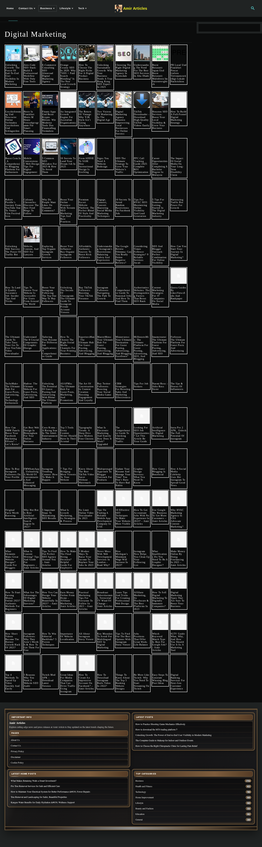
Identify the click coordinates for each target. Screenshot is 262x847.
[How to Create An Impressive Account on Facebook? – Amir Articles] (87, 663)
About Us (15, 739)
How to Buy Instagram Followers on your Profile (13, 473)
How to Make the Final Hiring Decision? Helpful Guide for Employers (68, 559)
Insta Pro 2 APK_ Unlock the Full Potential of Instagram (178, 433)
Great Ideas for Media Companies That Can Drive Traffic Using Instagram (67, 683)
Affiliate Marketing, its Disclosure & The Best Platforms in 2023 (141, 600)
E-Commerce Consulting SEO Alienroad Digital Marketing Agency (49, 73)
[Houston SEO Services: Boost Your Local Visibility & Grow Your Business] (160, 100)
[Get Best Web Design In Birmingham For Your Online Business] (32, 416)
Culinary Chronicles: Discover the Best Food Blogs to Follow (31, 206)
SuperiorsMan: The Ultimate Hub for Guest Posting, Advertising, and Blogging (87, 345)
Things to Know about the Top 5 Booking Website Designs (123, 682)
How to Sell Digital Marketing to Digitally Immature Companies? (159, 599)
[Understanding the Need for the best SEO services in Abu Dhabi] (142, 53)
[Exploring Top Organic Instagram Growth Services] (50, 234)
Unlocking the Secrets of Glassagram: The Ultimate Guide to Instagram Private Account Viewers (67, 300)
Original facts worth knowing (12, 513)
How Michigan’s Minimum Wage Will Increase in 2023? (122, 558)
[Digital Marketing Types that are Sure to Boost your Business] (179, 581)
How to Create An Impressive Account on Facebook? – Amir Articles (86, 682)
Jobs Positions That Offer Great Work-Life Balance (141, 639)
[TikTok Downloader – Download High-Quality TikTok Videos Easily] (142, 100)
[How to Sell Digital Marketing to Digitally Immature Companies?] (160, 581)
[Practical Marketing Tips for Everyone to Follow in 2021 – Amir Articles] (87, 581)
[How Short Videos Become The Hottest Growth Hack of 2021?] (13, 622)
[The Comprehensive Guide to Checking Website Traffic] (124, 416)
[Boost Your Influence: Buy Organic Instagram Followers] (68, 234)
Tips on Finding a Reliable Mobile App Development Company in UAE (104, 518)
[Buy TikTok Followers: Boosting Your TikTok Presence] (87, 276)
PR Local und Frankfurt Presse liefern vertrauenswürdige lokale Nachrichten (178, 73)
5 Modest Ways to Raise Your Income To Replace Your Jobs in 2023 (86, 558)
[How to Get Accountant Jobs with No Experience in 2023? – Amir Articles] (142, 498)
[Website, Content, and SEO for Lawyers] (32, 234)
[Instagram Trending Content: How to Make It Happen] (50, 457)
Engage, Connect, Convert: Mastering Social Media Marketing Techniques (104, 207)
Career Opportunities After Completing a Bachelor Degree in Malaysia (160, 166)
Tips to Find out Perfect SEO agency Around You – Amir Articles (49, 558)
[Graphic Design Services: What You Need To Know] (142, 457)
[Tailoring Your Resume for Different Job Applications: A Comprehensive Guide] (50, 325)
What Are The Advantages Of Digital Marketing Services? (31, 598)
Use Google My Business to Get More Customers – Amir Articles (160, 515)
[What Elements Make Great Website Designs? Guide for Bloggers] (13, 540)
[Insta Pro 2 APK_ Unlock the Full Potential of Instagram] (179, 416)
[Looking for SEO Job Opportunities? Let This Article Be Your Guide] (142, 416)
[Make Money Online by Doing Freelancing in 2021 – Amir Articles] (179, 540)
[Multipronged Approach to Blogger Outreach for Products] (105, 457)
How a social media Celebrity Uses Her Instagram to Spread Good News (178, 477)
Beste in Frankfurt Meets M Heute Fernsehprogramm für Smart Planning (31, 121)
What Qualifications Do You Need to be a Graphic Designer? (160, 558)
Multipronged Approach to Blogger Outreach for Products (104, 474)
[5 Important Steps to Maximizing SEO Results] (50, 498)
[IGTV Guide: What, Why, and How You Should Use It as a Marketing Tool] (179, 622)
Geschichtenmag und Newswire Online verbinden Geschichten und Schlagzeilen (13, 121)
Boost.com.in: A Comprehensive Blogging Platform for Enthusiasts (13, 165)
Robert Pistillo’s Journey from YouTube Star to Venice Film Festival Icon (13, 207)
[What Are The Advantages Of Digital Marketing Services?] (32, 581)
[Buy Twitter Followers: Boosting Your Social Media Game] (105, 372)
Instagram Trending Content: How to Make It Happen (50, 474)
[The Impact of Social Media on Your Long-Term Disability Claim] (179, 147)
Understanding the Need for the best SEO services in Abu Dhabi (141, 70)
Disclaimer (16, 756)
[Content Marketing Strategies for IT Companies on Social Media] (160, 276)
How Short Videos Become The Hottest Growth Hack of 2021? (12, 640)
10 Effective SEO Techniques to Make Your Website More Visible (123, 517)
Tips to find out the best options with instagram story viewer (123, 639)
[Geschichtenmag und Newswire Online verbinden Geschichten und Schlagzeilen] (13, 100)
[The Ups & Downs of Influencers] (179, 372)
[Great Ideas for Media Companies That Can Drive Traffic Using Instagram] (68, 663)
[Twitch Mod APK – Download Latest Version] (50, 663)
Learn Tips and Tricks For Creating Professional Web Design (123, 598)
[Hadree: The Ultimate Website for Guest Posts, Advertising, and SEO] (32, 372)
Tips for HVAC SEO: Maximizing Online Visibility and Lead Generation (141, 207)
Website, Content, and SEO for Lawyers (31, 250)
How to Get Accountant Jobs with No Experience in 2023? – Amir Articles (141, 517)
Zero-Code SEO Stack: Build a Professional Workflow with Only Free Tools (31, 73)
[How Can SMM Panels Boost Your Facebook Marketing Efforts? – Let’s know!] (13, 416)
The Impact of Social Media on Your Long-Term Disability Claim (177, 166)
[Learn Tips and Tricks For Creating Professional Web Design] (124, 581)
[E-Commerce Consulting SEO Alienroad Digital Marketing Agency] (50, 53)
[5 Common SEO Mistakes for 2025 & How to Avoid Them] (50, 147)
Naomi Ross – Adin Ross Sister (160, 386)
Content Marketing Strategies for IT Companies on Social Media (158, 295)
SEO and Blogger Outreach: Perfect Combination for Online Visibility (159, 254)
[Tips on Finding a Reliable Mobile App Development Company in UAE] (105, 498)
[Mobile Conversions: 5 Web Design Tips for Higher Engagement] (32, 147)
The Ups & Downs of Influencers (177, 386)
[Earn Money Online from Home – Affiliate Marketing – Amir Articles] (68, 581)
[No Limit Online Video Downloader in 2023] (87, 498)
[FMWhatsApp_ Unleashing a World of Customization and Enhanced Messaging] (32, 457)
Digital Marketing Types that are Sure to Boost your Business (177, 599)
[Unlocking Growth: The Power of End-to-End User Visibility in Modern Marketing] (13, 53)
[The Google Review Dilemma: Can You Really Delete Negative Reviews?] (124, 234)
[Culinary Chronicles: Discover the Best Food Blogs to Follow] (32, 188)
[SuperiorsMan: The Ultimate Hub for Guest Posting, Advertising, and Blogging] (87, 325)
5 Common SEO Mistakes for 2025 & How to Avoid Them (49, 165)
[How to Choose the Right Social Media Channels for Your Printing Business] (68, 325)
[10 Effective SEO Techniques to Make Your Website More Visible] (124, 498)
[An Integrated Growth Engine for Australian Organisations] (68, 100)
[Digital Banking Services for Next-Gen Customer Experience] (179, 663)
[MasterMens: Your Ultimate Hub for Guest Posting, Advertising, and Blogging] (105, 325)
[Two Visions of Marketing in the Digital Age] (105, 100)
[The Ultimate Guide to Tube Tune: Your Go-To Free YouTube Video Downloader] (13, 325)
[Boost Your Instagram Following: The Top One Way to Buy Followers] (50, 276)
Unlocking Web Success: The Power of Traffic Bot (13, 250)
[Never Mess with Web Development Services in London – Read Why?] (105, 540)
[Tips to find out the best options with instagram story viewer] (124, 622)
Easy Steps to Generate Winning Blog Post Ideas (160, 679)
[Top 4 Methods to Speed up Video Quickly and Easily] (13, 663)
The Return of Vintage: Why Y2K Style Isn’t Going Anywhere (85, 118)
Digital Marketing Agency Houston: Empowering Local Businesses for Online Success (123, 122)
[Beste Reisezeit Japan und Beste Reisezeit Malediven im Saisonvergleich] (160, 53)
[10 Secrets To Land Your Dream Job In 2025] (68, 147)
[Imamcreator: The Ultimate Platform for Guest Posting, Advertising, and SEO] (160, 325)
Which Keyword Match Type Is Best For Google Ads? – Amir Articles (159, 642)
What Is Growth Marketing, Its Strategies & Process (67, 515)
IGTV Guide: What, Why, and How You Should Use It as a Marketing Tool (178, 642)
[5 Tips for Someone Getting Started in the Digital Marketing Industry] (160, 188)
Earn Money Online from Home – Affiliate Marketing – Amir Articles (68, 599)
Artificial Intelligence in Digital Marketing (158, 431)
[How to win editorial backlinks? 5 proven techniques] (50, 622)
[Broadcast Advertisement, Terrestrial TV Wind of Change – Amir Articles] (105, 581)
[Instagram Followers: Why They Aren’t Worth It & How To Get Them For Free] (32, 622)
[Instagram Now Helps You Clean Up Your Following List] (142, 540)
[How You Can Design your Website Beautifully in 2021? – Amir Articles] (50, 581)
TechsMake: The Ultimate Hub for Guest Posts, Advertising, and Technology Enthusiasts (12, 393)
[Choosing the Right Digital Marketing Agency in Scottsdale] (124, 53)
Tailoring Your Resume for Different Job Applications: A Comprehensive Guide (49, 347)
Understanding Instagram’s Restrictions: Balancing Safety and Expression (105, 253)
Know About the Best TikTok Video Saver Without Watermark (86, 476)
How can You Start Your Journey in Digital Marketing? (178, 252)
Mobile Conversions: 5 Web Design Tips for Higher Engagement (31, 165)
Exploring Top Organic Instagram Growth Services (49, 252)
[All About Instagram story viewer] (87, 622)
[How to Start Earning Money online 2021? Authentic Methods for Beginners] (13, 581)
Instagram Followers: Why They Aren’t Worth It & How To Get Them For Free (31, 642)
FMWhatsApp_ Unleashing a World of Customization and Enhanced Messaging (31, 477)
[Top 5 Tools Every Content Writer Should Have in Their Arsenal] (68, 416)
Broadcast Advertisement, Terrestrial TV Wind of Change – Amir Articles (105, 599)
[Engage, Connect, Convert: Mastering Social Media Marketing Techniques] (105, 188)
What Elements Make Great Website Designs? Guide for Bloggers (11, 559)
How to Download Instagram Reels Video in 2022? (104, 680)
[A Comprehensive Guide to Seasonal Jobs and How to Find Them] (124, 276)
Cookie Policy (17, 762)
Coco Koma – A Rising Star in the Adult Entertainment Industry (50, 433)
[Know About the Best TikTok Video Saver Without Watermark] (87, 457)
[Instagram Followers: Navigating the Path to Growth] (105, 276)
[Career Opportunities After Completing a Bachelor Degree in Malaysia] (160, 147)
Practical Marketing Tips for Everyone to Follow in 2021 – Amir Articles (86, 600)
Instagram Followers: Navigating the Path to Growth (104, 293)
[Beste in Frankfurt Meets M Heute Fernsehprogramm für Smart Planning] (32, 100)
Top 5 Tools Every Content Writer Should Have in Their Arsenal (68, 434)
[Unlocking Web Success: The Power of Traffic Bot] (13, 234)
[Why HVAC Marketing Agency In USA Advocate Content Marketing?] (179, 498)
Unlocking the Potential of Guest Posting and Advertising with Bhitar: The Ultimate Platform (49, 393)
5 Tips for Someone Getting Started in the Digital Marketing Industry (158, 207)
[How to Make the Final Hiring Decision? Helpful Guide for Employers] (68, 540)
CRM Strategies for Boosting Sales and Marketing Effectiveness (123, 390)
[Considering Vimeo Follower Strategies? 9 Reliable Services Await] (142, 234)
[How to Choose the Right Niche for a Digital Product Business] (87, 53)
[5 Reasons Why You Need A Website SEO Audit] (32, 663)
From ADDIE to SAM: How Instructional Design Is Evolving (86, 165)
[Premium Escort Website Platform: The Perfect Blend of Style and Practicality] (87, 188)
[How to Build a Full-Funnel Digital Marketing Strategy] (179, 100)
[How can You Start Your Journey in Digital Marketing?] (179, 234)
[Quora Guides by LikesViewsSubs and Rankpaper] (179, 276)
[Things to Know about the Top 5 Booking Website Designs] (124, 663)
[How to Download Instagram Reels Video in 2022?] (105, 663)
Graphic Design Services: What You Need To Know (139, 476)
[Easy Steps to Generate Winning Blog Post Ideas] (160, 663)
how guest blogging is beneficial (159, 472)
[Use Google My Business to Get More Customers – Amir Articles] (160, 498)
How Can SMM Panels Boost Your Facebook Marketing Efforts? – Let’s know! (12, 435)
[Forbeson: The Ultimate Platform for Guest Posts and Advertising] (179, 325)
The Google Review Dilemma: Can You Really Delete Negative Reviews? (123, 254)
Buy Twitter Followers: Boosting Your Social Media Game (104, 389)
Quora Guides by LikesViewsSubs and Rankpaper (178, 293)
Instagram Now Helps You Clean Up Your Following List (142, 558)
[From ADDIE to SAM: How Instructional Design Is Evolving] (87, 147)
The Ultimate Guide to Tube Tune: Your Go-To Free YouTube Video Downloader (13, 345)
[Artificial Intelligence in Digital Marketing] (160, 416)
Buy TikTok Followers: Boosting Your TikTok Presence (86, 293)
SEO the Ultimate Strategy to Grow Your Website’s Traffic (122, 165)
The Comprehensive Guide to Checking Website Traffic (123, 434)
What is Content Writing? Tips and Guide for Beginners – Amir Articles (31, 559)
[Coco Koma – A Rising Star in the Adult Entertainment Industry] (50, 416)
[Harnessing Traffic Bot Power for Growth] (179, 188)
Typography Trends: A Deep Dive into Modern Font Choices (86, 433)
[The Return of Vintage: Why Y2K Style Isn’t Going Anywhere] (87, 100)
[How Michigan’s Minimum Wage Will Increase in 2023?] (124, 540)
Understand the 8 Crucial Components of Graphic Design (31, 342)
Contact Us (16, 745)
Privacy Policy (17, 751)
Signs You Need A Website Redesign (103, 162)
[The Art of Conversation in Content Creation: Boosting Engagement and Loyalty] (87, 372)
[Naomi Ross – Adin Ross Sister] (160, 372)
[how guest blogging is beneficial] (160, 457)
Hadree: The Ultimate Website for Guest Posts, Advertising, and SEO (31, 390)
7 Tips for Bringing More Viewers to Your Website (68, 474)
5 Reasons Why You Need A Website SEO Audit (31, 680)
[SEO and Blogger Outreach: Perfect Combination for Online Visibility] (160, 234)
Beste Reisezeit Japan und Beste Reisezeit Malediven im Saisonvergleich (160, 75)
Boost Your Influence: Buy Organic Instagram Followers (67, 252)
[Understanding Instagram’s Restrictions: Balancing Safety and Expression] (105, 234)
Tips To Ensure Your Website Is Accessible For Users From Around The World (31, 295)
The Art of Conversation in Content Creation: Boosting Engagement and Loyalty (86, 391)
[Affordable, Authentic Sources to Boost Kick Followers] (87, 234)
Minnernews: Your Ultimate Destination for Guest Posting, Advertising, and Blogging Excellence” (124, 347)
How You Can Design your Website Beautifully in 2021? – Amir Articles (50, 599)
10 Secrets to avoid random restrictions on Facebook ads (123, 206)
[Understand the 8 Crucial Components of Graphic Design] (32, 325)
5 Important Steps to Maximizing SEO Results (49, 514)
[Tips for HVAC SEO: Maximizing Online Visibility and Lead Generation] (142, 188)
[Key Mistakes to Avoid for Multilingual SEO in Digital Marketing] (105, 622)
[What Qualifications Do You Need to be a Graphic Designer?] (160, 540)
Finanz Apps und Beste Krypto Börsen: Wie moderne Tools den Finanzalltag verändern (49, 121)
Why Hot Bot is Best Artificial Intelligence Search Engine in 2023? (31, 518)
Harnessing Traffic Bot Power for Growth (177, 203)
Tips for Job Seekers (141, 385)
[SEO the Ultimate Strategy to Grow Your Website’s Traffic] (124, 147)
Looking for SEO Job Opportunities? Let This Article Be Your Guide (141, 434)
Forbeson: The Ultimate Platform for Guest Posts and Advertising (178, 344)
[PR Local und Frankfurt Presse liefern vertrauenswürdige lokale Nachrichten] (179, 53)
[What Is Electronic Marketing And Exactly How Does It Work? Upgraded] (105, 416)
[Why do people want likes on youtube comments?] (50, 188)
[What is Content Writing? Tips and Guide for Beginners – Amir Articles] (32, 540)
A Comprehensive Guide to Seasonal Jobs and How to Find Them (124, 294)
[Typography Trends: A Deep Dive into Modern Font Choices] (87, 416)
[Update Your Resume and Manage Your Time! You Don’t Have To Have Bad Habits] (124, 457)
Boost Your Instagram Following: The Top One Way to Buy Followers (49, 294)
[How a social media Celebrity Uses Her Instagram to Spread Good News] (179, 457)
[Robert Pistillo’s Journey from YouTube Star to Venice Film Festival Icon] (13, 188)
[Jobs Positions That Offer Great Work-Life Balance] (142, 622)
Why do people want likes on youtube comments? (49, 205)
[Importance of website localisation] (68, 622)
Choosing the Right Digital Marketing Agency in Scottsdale (123, 70)
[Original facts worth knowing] (13, 498)
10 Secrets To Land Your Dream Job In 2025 (68, 162)
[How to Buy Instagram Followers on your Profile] (13, 457)
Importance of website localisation (67, 636)
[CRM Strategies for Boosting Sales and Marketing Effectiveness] (124, 372)
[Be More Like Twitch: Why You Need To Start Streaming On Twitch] (142, 663)
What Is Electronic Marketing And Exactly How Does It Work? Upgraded (104, 435)
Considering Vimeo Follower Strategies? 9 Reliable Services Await (141, 254)
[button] (252, 8)
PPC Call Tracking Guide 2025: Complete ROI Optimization (141, 165)
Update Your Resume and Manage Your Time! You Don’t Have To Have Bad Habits (123, 477)
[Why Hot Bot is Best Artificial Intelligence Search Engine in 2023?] (32, 498)
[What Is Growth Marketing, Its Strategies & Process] (68, 498)
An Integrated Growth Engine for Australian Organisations (68, 117)
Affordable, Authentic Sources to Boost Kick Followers (85, 252)
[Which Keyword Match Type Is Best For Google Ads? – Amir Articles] (160, 622)
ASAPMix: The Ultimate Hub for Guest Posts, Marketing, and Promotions (67, 391)
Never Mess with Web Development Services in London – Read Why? (104, 558)
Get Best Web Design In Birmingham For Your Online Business (31, 434)
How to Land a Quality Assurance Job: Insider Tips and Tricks (13, 294)
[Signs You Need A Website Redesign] (105, 147)
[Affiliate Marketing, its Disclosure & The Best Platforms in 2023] (142, 581)
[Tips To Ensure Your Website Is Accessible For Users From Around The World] (32, 276)
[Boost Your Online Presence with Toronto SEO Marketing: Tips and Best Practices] (68, 188)
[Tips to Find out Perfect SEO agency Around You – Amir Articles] (50, 540)
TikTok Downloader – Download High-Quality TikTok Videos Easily (142, 118)
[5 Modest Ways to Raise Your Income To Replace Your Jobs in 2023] (87, 540)
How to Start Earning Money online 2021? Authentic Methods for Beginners (12, 600)
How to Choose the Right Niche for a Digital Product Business (86, 72)
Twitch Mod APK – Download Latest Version (49, 680)
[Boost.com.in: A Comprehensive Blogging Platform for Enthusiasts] (13, 147)
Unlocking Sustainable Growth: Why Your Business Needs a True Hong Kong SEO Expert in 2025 (104, 76)
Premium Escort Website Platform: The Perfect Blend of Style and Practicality (86, 207)
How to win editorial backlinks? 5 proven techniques (49, 639)
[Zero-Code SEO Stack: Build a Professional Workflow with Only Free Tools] (32, 53)
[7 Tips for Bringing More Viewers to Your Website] (68, 457)
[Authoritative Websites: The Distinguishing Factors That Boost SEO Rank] (142, 276)
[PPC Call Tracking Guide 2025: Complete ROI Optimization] (142, 147)
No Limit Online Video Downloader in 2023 (86, 514)
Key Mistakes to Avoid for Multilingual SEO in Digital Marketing (105, 640)
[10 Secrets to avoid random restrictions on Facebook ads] (124, 188)
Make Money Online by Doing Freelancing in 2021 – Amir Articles (178, 558)
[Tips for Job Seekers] (142, 372)
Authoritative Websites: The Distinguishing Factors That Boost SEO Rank (142, 294)
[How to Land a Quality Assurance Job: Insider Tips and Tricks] (13, 276)
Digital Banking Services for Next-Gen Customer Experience (178, 682)
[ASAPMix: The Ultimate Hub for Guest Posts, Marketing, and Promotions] (68, 372)
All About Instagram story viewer (86, 636)
